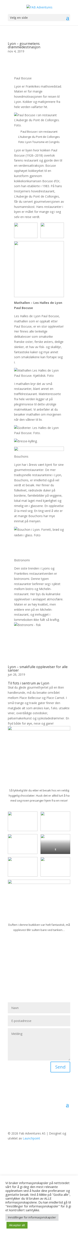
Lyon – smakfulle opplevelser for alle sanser (38, 668)
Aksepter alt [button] (17, 1225)
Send (60, 1067)
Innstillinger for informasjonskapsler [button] (32, 1217)
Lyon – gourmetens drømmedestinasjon (24, 45)
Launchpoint (31, 1138)
